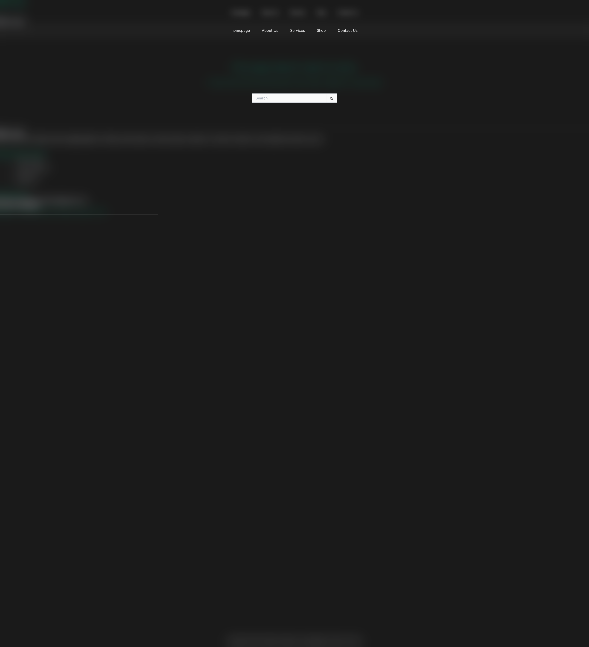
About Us (270, 30)
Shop (321, 30)
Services (297, 30)
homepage (240, 30)
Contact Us (348, 30)
